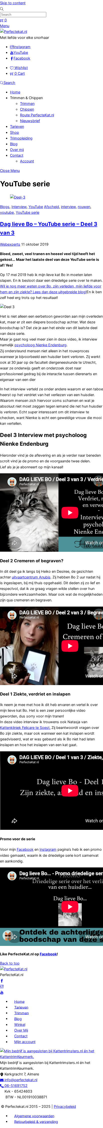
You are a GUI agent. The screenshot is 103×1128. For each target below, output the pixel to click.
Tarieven (17, 126)
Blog (14, 144)
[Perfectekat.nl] (13, 31)
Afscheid (51, 207)
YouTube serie (27, 212)
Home (15, 92)
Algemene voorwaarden (34, 1116)
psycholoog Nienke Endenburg (40, 345)
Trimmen (27, 103)
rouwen (84, 207)
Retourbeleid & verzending (36, 1121)
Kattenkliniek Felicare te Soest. (25, 727)
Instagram (48, 849)
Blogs (5, 207)
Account (27, 161)
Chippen (27, 109)
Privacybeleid (65, 1106)
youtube (7, 212)
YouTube (35, 207)
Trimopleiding (21, 138)
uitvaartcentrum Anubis (31, 577)
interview (68, 207)
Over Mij (21, 1030)
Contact (16, 155)
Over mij (17, 149)
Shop (14, 132)
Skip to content (13, 3)
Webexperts (10, 244)
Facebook (25, 849)
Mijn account (25, 1042)
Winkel (19, 1024)
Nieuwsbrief (30, 121)
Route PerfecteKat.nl (37, 115)
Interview (19, 207)
